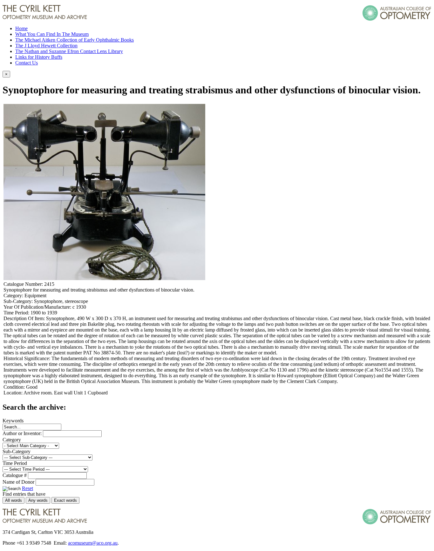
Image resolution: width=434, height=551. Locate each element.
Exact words (65, 500)
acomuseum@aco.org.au (93, 543)
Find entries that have (24, 494)
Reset (27, 488)
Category (12, 439)
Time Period (15, 463)
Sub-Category (17, 451)
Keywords (13, 420)
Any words (38, 500)
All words (13, 500)
